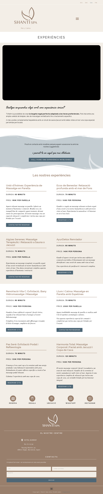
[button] (77, 18)
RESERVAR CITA (64, 220)
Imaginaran (66, 492)
